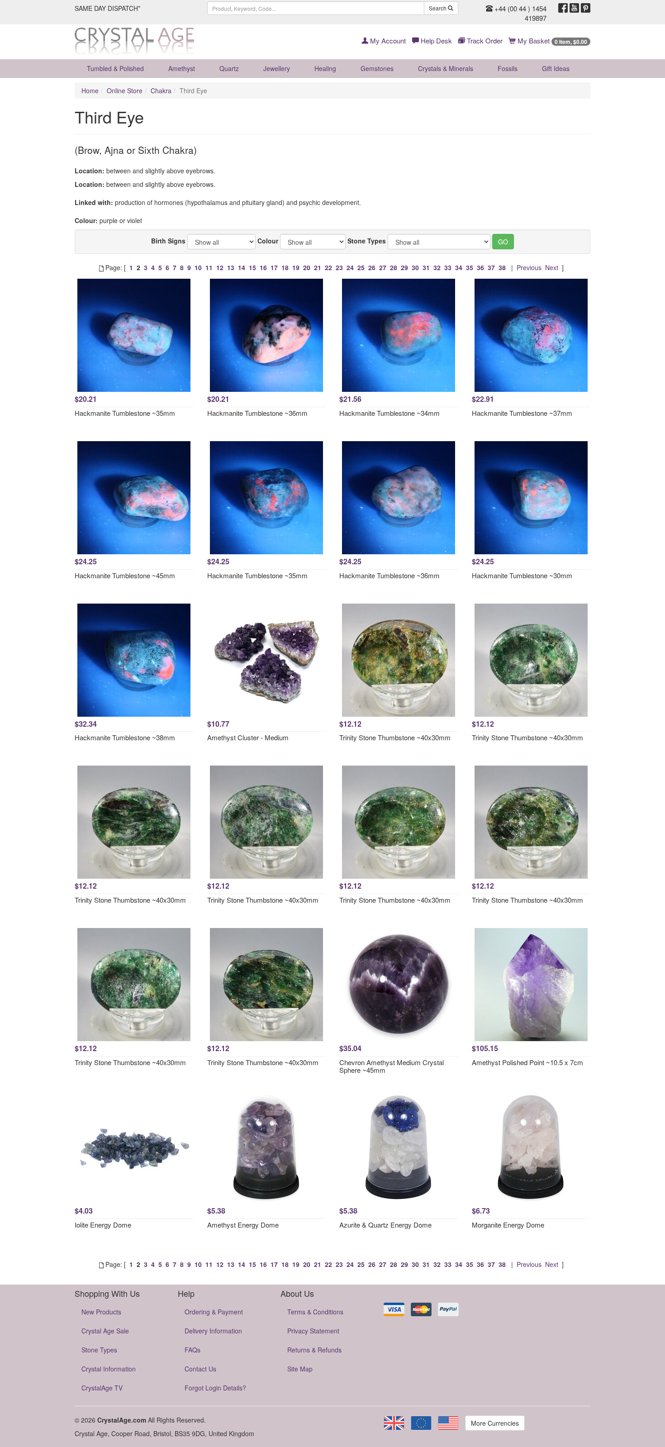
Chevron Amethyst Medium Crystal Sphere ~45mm (391, 1066)
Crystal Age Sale (105, 1330)
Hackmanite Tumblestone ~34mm (389, 413)
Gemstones (377, 68)
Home (90, 90)
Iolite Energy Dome (103, 1224)
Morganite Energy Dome (508, 1224)
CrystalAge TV (102, 1387)
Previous (529, 267)
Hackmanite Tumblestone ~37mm (522, 413)
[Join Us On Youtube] (574, 8)
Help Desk (435, 40)
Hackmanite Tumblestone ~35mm (125, 413)
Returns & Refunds (314, 1349)
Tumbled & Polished (115, 68)
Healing (325, 68)
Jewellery (276, 68)
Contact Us (200, 1368)
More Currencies (495, 1423)
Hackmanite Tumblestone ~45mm (125, 575)
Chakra (161, 90)
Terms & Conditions (315, 1311)
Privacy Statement (313, 1330)
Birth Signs (168, 240)
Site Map (300, 1368)
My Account (387, 40)
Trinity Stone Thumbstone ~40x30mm (395, 737)
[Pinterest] (585, 8)
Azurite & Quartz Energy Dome (385, 1224)
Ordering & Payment (214, 1311)
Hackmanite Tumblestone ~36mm (257, 413)
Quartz (229, 68)
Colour (267, 240)
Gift (556, 68)
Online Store (124, 90)
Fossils (508, 68)
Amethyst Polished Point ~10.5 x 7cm (527, 1062)
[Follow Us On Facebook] (563, 8)
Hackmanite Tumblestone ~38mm (125, 737)
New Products (101, 1311)
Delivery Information (213, 1330)
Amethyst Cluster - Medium (248, 737)
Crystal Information (108, 1368)
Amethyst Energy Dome (243, 1224)
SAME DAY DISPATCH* (107, 8)
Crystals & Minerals (445, 68)
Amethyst (181, 68)
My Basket (551, 40)
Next (551, 267)
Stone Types (366, 240)
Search (438, 8)
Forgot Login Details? (215, 1387)
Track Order (484, 40)
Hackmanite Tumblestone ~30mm (522, 575)
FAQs (192, 1349)
